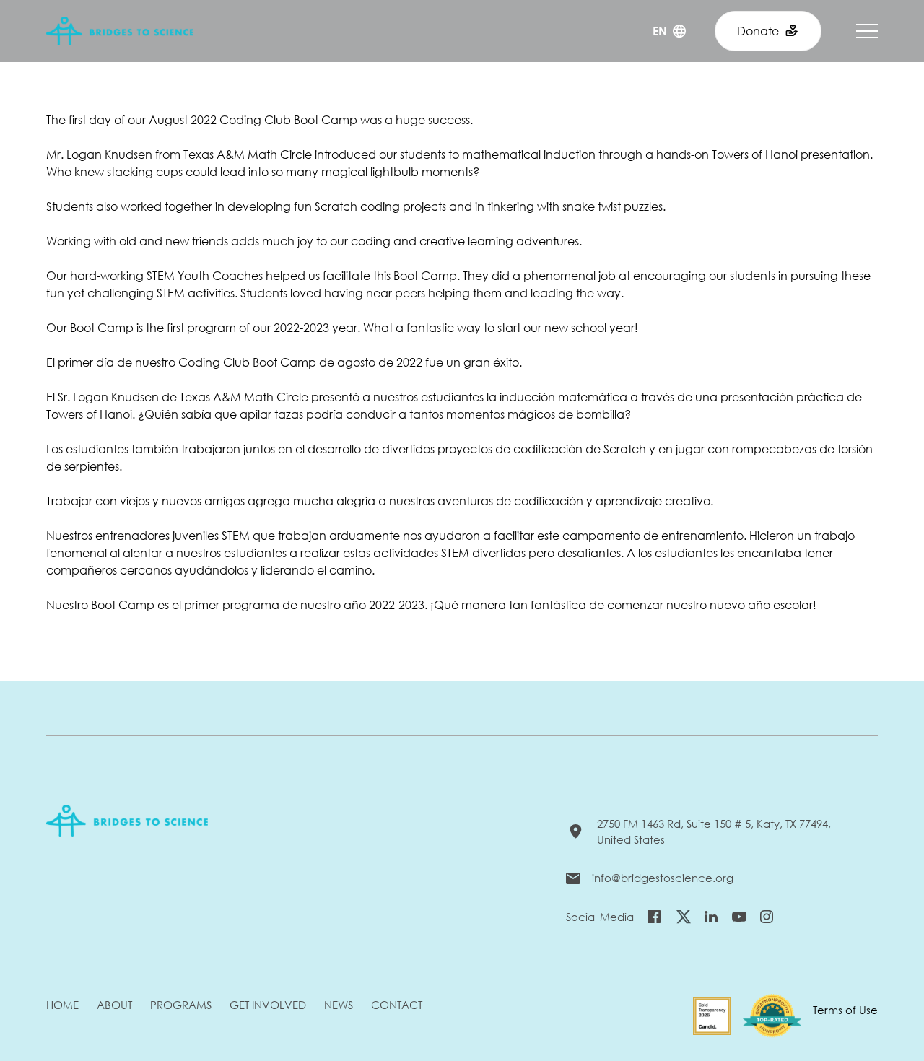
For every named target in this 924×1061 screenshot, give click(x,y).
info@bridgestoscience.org (662, 877)
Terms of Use (845, 1010)
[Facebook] (654, 916)
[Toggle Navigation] (867, 31)
